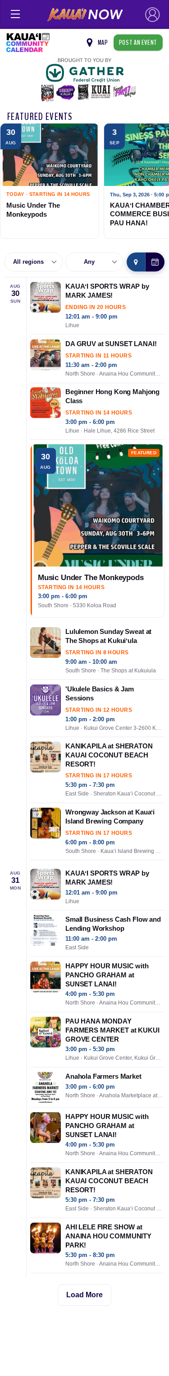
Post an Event (138, 43)
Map (103, 43)
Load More (84, 1295)
